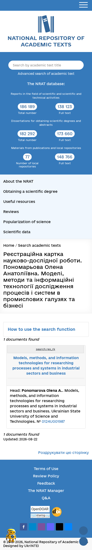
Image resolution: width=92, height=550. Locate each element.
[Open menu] (83, 5)
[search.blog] (78, 382)
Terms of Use (46, 469)
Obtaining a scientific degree (30, 191)
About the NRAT (18, 181)
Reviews (11, 212)
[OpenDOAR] (40, 509)
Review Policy (46, 476)
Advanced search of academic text (46, 73)
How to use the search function (42, 329)
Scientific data (16, 232)
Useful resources (19, 201)
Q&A (46, 498)
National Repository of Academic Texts (46, 41)
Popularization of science (27, 222)
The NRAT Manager (46, 491)
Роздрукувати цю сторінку (63, 452)
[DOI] (57, 512)
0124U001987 (53, 421)
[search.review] (74, 382)
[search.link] (69, 382)
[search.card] (64, 382)
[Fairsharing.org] (40, 515)
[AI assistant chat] (11, 537)
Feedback (46, 483)
